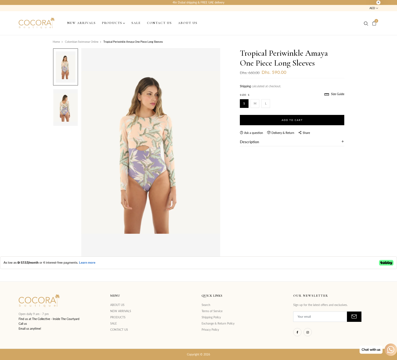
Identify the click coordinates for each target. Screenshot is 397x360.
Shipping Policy (211, 317)
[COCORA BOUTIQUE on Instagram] (308, 332)
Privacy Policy (210, 329)
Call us (23, 323)
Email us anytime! (30, 328)
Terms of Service (212, 311)
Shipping (245, 86)
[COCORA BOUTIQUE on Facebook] (297, 332)
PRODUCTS (118, 317)
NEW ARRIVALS (120, 311)
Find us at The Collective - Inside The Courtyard (49, 319)
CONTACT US (119, 329)
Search (206, 305)
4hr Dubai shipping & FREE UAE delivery (198, 2)
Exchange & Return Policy (218, 323)
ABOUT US (117, 305)
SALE (113, 323)
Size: (245, 94)
